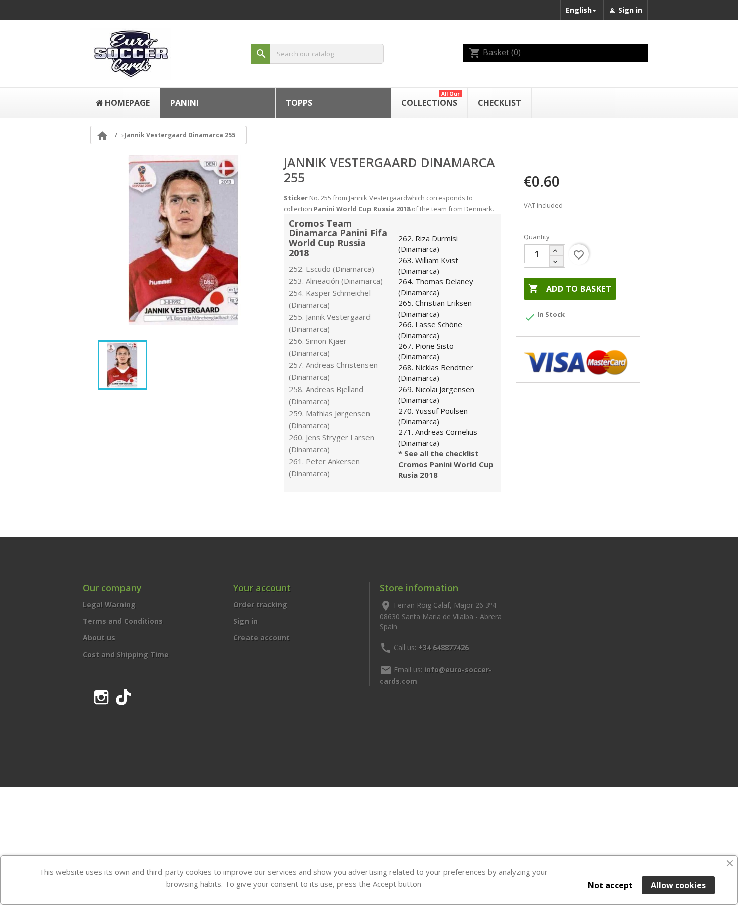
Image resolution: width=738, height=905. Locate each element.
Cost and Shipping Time (126, 654)
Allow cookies (678, 885)
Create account (261, 637)
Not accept (610, 885)
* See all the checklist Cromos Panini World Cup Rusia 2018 (446, 464)
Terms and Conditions (123, 621)
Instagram (101, 695)
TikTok (123, 695)
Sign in (245, 621)
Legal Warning (109, 604)
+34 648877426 (443, 647)
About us (99, 637)
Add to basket (569, 288)
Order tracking (260, 604)
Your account (262, 588)
